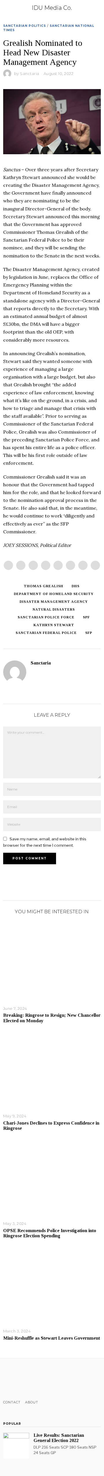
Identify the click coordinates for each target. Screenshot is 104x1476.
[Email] (95, 565)
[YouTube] (29, 1379)
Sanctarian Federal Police (46, 633)
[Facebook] (8, 565)
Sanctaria (29, 73)
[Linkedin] (58, 565)
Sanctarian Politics (24, 26)
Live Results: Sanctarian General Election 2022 (59, 1437)
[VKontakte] (36, 1379)
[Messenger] (20, 565)
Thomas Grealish (43, 586)
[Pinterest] (45, 565)
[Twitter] (33, 565)
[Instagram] (21, 1379)
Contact (12, 1402)
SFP (88, 633)
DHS (75, 586)
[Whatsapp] (70, 565)
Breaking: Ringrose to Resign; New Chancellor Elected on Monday (52, 1017)
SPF (86, 617)
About (31, 1402)
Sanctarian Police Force (46, 617)
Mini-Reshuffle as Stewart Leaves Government (51, 1338)
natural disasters (54, 609)
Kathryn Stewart (54, 625)
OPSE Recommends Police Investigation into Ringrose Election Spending (49, 1233)
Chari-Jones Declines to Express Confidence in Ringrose (51, 1125)
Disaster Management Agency (54, 602)
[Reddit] (83, 565)
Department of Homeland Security (54, 594)
